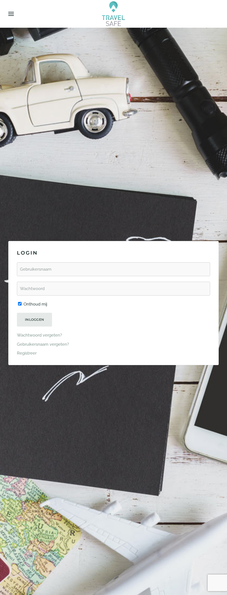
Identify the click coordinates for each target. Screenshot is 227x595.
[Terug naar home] (113, 14)
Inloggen (34, 319)
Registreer (27, 353)
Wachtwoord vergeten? (39, 335)
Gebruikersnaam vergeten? (43, 344)
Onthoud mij (34, 304)
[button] (11, 14)
